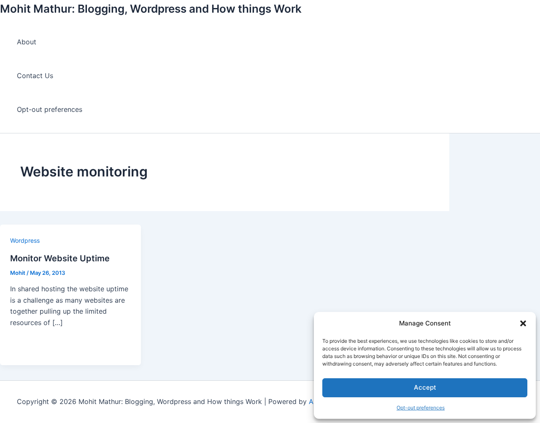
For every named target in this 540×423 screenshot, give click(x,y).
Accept (425, 387)
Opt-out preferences (421, 407)
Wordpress (25, 240)
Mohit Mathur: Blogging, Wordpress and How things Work (151, 8)
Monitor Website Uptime (60, 258)
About (26, 42)
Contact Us (35, 75)
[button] (523, 323)
